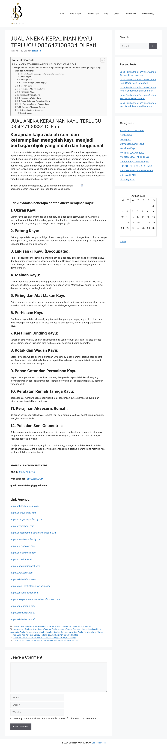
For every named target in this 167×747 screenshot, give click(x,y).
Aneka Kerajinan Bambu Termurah (66, 629)
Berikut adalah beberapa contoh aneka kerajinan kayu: (43, 74)
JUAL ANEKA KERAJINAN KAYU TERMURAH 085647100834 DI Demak (44, 638)
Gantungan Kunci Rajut (132, 144)
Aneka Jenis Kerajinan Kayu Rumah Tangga (32, 629)
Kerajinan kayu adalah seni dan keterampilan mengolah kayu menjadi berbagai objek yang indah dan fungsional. (57, 69)
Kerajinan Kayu (41, 626)
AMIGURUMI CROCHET (132, 130)
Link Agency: (28, 113)
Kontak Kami (130, 13)
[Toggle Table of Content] (101, 60)
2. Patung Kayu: (25, 80)
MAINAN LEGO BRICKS (132, 152)
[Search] (153, 46)
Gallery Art (29, 626)
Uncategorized (127, 179)
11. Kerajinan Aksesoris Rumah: (32, 107)
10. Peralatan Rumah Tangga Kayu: (34, 104)
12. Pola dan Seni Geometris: (31, 110)
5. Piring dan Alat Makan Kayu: (32, 89)
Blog (106, 13)
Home (61, 13)
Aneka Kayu (18, 626)
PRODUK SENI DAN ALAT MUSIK (137, 166)
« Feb (123, 241)
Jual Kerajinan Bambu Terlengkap (36, 635)
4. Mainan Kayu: (25, 86)
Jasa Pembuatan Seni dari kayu (59, 632)
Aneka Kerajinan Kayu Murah (32, 632)
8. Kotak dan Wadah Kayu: (30, 98)
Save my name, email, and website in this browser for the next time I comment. (55, 718)
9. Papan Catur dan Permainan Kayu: (34, 101)
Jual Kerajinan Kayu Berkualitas (64, 635)
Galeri (116, 13)
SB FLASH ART (84, 626)
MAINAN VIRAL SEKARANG (134, 157)
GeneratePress (99, 743)
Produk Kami (75, 13)
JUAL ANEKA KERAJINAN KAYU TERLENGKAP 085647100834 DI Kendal (45, 640)
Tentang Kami (93, 13)
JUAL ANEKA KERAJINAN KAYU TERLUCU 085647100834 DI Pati (45, 64)
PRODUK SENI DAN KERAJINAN (63, 626)
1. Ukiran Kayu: (24, 77)
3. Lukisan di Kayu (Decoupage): (33, 83)
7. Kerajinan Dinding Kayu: (29, 95)
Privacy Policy (147, 13)
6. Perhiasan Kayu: (27, 92)
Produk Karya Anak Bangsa (134, 161)
